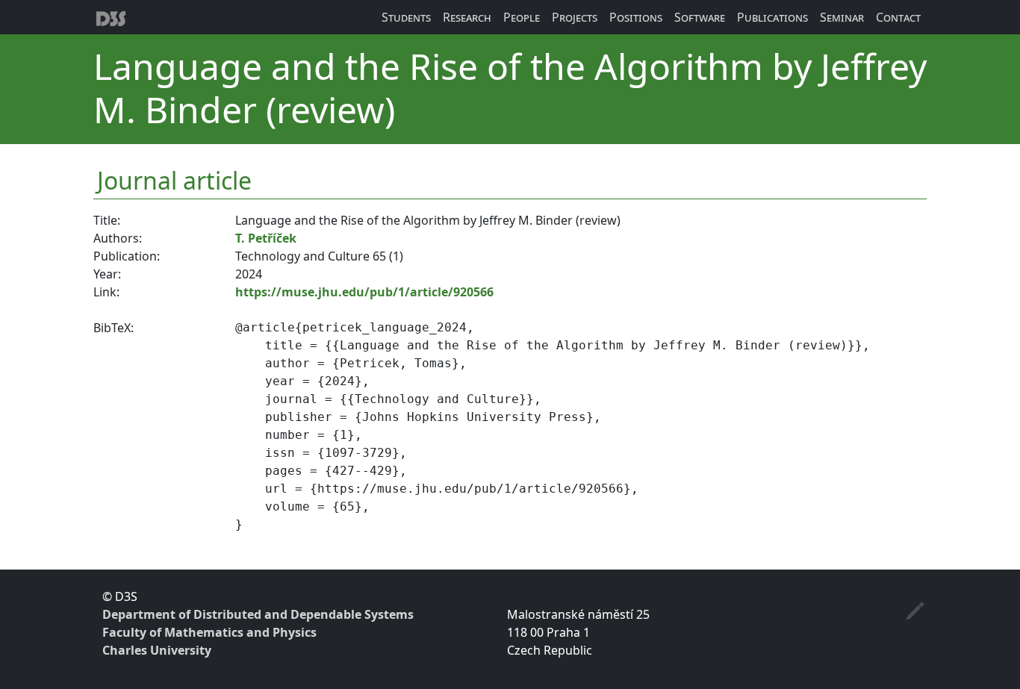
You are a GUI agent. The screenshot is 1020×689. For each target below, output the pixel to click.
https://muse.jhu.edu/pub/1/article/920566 (364, 292)
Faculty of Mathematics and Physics (209, 632)
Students (406, 17)
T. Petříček (265, 238)
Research (467, 17)
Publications (772, 17)
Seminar (842, 17)
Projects (574, 17)
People (521, 17)
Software (699, 17)
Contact (898, 17)
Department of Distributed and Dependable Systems (258, 614)
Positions (635, 17)
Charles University (156, 650)
